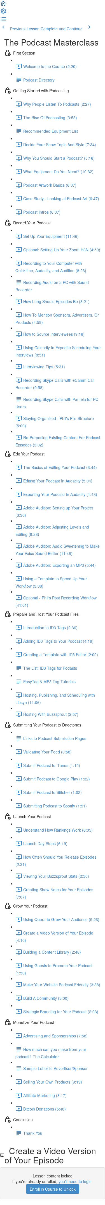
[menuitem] (3, 13)
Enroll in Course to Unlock (53, 1189)
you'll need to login (75, 1181)
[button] (3, 5)
